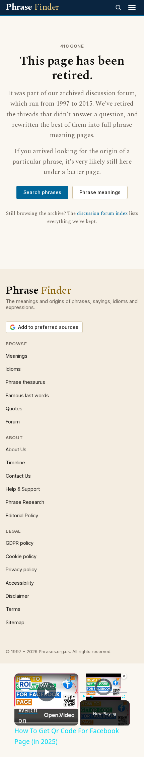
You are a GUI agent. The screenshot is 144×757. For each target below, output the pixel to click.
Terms (13, 609)
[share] (65, 682)
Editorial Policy (22, 515)
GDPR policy (19, 543)
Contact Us (18, 476)
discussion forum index (102, 213)
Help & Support (23, 489)
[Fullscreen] (123, 696)
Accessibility (20, 583)
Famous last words (27, 395)
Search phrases (42, 192)
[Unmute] (92, 696)
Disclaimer (17, 596)
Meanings (16, 356)
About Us (16, 449)
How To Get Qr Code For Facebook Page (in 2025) (45, 684)
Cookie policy (21, 556)
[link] (25, 684)
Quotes (14, 408)
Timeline (15, 462)
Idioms (13, 369)
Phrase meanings (100, 192)
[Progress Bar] (103, 692)
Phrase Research (25, 502)
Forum (13, 421)
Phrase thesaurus (25, 382)
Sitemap (15, 622)
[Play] (84, 696)
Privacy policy (21, 569)
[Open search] (118, 7)
